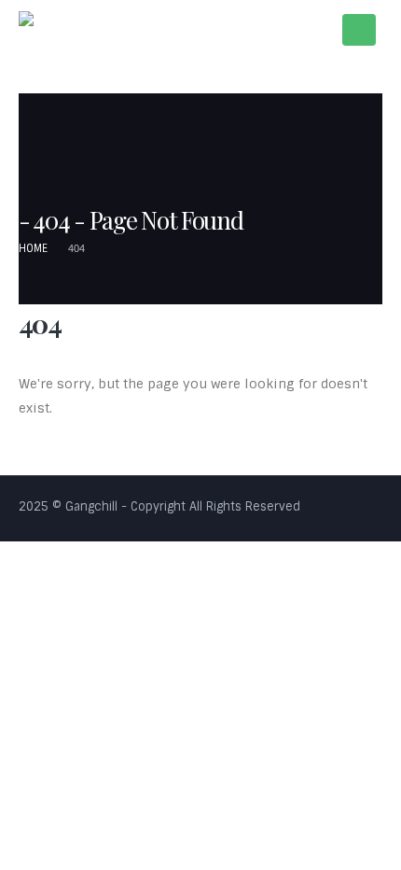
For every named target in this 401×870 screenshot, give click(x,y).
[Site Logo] (57, 30)
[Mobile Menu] (359, 30)
